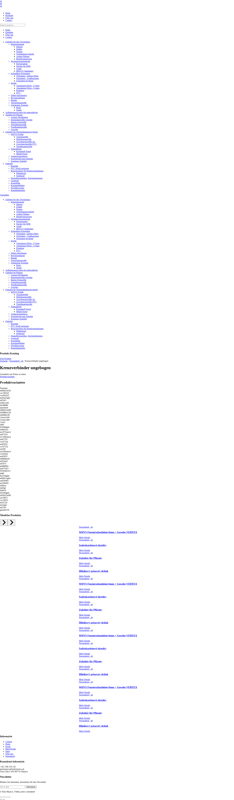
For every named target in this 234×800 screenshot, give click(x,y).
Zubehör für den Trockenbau (17, 42)
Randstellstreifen (18, 190)
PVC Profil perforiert (20, 168)
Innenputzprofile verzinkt (21, 120)
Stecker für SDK (23, 66)
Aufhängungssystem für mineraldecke (21, 112)
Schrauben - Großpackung (27, 78)
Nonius (19, 51)
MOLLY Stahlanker (24, 71)
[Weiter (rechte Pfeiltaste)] (4, 799)
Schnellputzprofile (18, 125)
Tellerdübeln (16, 149)
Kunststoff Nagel (23, 151)
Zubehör (9, 163)
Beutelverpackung (24, 59)
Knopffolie (15, 183)
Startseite (4, 361)
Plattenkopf (21, 173)
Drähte (19, 49)
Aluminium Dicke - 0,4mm (27, 88)
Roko (18, 107)
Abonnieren (31, 787)
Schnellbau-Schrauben (20, 73)
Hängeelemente (17, 44)
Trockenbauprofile (19, 103)
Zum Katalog (5, 358)
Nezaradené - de (16, 361)
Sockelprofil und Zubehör (22, 159)
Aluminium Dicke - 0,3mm (27, 86)
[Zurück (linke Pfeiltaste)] (1, 799)
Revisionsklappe (18, 98)
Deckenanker (22, 64)
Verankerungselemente (20, 61)
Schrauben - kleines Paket (27, 76)
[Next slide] (11, 522)
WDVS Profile (17, 134)
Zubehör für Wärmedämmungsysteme (21, 132)
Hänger (19, 47)
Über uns (9, 18)
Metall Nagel (21, 154)
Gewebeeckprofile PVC (26, 144)
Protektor (20, 90)
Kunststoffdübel (18, 185)
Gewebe (14, 129)
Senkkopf (20, 176)
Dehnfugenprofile (23, 139)
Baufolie (14, 166)
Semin (19, 110)
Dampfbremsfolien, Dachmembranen (27, 178)
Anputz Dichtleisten (19, 117)
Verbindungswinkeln (25, 54)
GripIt (18, 69)
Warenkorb (10, 756)
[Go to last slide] (4, 522)
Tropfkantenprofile (19, 127)
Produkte (9, 15)
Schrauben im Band (24, 81)
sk (1, 1)
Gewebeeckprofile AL (25, 142)
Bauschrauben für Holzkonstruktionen (27, 171)
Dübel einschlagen (19, 95)
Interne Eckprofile (18, 122)
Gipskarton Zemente (19, 105)
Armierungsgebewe (19, 156)
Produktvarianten (7, 377)
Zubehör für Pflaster (14, 115)
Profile (14, 83)
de (1, 3)
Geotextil (15, 181)
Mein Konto (10, 749)
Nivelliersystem (17, 188)
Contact (8, 20)
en (1, 6)
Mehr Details (84, 537)
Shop (7, 751)
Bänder (14, 100)
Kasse (8, 746)
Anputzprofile (22, 137)
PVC (18, 93)
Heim (7, 13)
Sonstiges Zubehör (19, 161)
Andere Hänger (23, 56)
